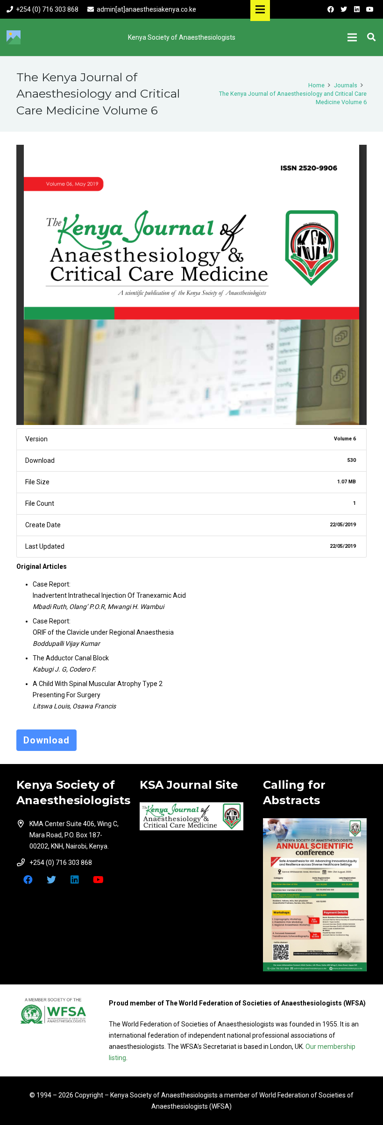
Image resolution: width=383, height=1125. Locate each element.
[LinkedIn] (356, 9)
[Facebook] (330, 9)
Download (46, 740)
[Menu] (352, 37)
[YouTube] (369, 9)
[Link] (191, 816)
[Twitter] (343, 9)
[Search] (371, 37)
